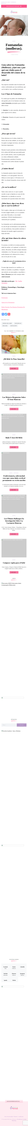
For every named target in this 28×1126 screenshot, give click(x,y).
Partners (16, 472)
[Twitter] (8, 1113)
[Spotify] (19, 1113)
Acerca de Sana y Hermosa (8, 2)
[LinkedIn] (10, 1113)
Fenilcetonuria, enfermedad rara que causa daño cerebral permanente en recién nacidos (14, 478)
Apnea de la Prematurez (7, 302)
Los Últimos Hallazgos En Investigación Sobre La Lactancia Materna (14, 521)
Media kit (3, 3)
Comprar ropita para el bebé (14, 563)
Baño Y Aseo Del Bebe (14, 438)
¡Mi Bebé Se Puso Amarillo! (14, 359)
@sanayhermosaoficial (13, 1101)
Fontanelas (18, 323)
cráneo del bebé (7, 323)
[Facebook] (5, 1113)
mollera (5, 325)
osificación (13, 325)
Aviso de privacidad (8, 1116)
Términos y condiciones (19, 1116)
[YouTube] (12, 1113)
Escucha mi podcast (13, 6)
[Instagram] (17, 1113)
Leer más (13, 368)
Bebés (14, 41)
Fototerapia (4, 297)
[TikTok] (22, 1113)
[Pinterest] (15, 1113)
